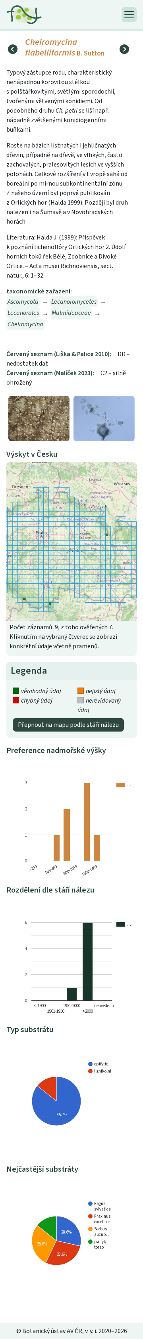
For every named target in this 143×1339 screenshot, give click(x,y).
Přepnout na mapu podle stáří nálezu (68, 724)
